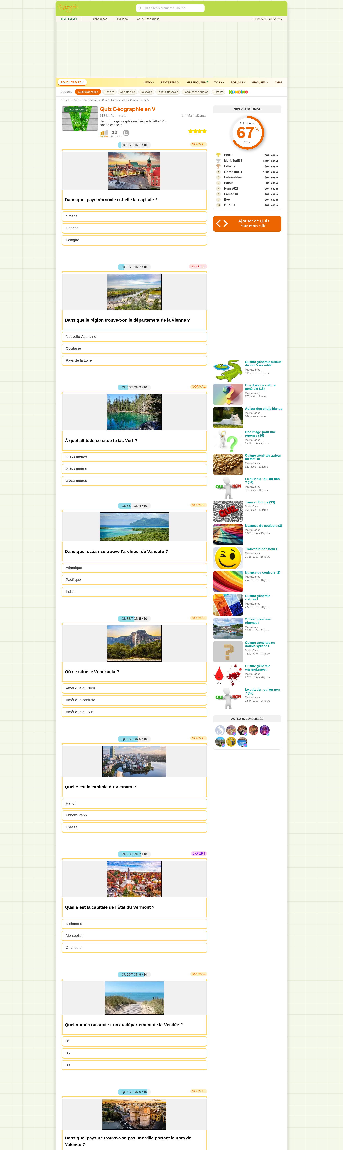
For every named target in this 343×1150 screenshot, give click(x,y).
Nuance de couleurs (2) (262, 572)
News (148, 82)
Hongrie (72, 228)
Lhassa (72, 827)
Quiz (76, 100)
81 (68, 1041)
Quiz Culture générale (114, 100)
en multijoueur (147, 19)
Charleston (74, 948)
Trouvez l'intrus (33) (260, 502)
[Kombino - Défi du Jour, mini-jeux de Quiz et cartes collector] (237, 91)
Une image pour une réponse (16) (260, 433)
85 (68, 1053)
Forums (237, 82)
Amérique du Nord (80, 688)
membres (121, 19)
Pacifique (73, 580)
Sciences (146, 91)
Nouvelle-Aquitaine (81, 337)
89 (68, 1065)
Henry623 (231, 188)
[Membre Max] (234, 734)
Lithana (230, 166)
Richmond (74, 924)
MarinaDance (197, 115)
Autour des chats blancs (263, 408)
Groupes (259, 82)
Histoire (109, 91)
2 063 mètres (76, 469)
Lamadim (231, 194)
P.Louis (229, 205)
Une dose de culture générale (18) (260, 387)
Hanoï (71, 803)
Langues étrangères (196, 91)
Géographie (127, 91)
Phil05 (229, 155)
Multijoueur (196, 82)
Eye (227, 199)
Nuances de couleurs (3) (263, 525)
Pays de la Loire (79, 360)
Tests (170, 82)
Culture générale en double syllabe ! (260, 644)
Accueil (65, 100)
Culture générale (88, 91)
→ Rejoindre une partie (266, 19)
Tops (218, 82)
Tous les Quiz (71, 82)
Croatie (72, 216)
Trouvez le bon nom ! (261, 549)
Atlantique (74, 568)
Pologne (72, 240)
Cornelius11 (233, 172)
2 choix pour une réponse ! (258, 621)
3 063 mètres (76, 481)
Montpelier (74, 936)
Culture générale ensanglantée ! (257, 667)
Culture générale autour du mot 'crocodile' (263, 363)
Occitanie (73, 348)
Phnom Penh (76, 815)
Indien (71, 592)
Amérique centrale (80, 700)
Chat (278, 82)
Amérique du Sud (80, 712)
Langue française (168, 91)
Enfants (218, 91)
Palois (229, 183)
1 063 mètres (76, 457)
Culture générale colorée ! (257, 597)
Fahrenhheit (233, 177)
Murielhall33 (233, 160)
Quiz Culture (90, 100)
